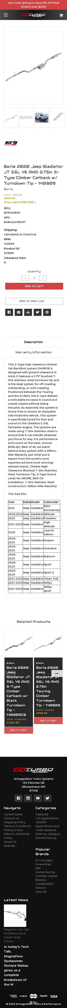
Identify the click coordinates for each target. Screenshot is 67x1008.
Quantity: (34, 271)
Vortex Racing (45, 872)
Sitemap (9, 845)
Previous (10, 673)
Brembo (41, 880)
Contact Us (11, 818)
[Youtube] (38, 798)
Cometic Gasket (47, 876)
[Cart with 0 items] (57, 14)
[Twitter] (37, 312)
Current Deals (13, 814)
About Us (10, 842)
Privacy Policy (13, 830)
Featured (42, 814)
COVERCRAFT (45, 884)
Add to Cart (18, 730)
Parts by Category (48, 834)
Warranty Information (33, 352)
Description (33, 342)
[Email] (18, 312)
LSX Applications (47, 818)
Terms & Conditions (17, 826)
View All (41, 891)
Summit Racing (46, 838)
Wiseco (41, 887)
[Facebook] (9, 312)
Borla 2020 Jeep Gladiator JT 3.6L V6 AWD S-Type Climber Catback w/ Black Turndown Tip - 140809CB (18, 691)
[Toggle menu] (9, 15)
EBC (38, 868)
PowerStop (43, 864)
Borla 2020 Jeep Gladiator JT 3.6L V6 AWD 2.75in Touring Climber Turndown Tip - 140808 (48, 686)
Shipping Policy (14, 822)
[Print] (28, 312)
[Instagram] (28, 798)
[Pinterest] (47, 312)
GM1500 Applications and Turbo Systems (47, 826)
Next (57, 673)
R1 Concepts (44, 860)
